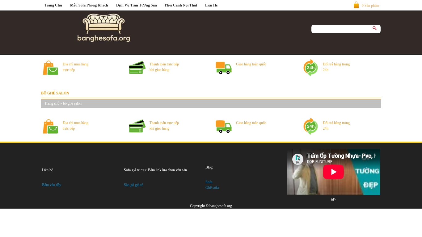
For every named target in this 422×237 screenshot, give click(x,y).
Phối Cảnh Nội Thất (181, 5)
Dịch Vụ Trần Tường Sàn (136, 5)
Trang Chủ (53, 5)
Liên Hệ (211, 5)
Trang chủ (51, 103)
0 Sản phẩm (370, 5)
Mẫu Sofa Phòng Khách (89, 5)
